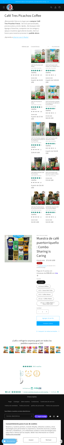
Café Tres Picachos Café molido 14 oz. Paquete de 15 (52, 65)
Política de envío (24, 405)
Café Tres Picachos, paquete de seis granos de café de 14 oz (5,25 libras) (52, 103)
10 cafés (41, 282)
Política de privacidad (13, 434)
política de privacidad (37, 405)
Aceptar (31, 440)
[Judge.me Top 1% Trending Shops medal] (36, 373)
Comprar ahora (48, 323)
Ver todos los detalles (51, 331)
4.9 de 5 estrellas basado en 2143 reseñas (36, 392)
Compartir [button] (41, 331)
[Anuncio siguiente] (60, 2)
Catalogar (16, 401)
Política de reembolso (11, 405)
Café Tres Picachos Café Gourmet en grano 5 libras (52, 173)
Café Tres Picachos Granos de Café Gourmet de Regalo (38, 207)
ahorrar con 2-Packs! (20, 37)
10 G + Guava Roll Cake (45, 290)
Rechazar (48, 440)
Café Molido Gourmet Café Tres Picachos (37, 173)
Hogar (10, 401)
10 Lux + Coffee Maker (45, 298)
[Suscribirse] (32, 416)
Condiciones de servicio (47, 401)
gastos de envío (42, 265)
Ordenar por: (25, 46)
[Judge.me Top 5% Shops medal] (20, 380)
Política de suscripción (52, 405)
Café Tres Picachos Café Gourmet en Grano (51, 138)
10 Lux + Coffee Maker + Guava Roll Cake (47, 303)
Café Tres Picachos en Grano (36, 102)
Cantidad (39, 308)
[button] (4, 7)
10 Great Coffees (43, 286)
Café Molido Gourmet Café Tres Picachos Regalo (52, 207)
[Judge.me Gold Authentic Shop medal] (28, 373)
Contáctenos (35, 401)
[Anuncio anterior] (3, 2)
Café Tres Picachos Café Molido (37, 65)
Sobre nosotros (25, 401)
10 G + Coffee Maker (44, 294)
